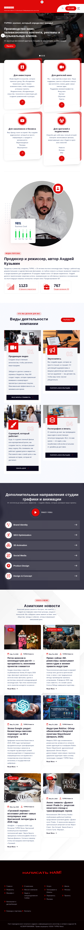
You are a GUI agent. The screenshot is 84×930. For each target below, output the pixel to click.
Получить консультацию (60, 388)
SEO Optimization (22, 535)
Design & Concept (22, 576)
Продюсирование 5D (61, 289)
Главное (9, 886)
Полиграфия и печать (59, 429)
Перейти (10, 46)
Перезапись (51, 895)
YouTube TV (68, 320)
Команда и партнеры (14, 911)
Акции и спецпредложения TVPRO (31, 895)
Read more (11, 689)
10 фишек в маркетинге (27, 289)
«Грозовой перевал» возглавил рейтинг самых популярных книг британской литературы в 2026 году (21, 816)
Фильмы (67, 890)
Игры (50, 700)
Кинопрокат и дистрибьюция (11, 903)
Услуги (49, 886)
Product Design (21, 566)
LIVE (72, 8)
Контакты (27, 911)
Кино (11, 630)
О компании (28, 886)
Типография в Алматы (52, 891)
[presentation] (3, 35)
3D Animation (20, 545)
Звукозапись (54, 359)
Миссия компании (30, 890)
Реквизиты (10, 890)
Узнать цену (21, 468)
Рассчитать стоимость (21, 397)
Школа (66, 886)
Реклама (50, 899)
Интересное (52, 630)
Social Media (19, 555)
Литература (13, 778)
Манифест (10, 893)
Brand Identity (20, 525)
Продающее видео (18, 356)
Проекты (67, 895)
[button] (39, 55)
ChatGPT (12, 700)
